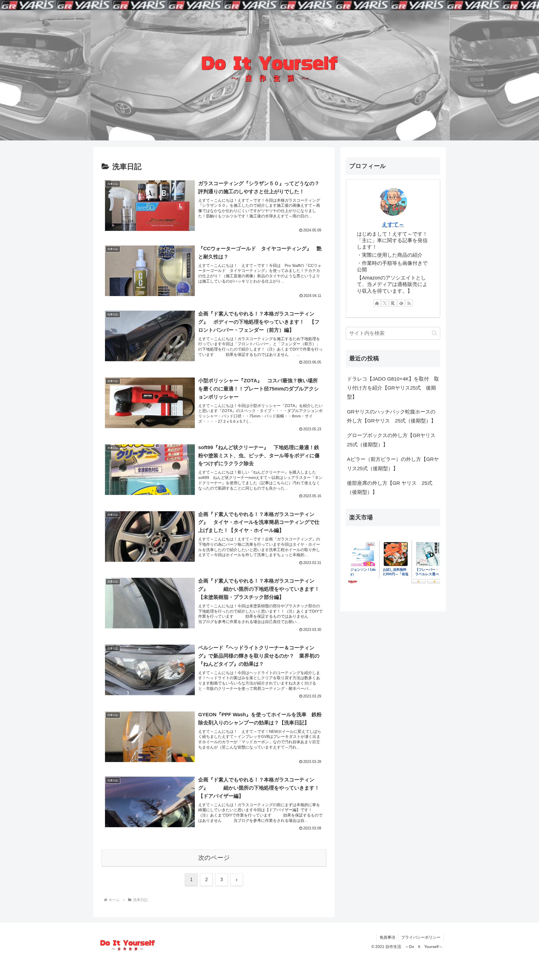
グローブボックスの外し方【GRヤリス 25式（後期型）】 (393, 440)
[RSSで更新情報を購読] (409, 303)
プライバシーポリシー (420, 937)
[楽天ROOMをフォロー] (393, 303)
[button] (434, 333)
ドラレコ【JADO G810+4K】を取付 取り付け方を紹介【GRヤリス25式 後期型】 (393, 388)
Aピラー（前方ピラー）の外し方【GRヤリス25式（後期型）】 (393, 463)
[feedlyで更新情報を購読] (401, 303)
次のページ (214, 857)
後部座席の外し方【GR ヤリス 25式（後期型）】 (389, 487)
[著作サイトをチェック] (377, 303)
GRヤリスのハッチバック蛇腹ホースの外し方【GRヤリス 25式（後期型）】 (391, 416)
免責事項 (387, 937)
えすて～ (393, 224)
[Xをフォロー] (385, 303)
